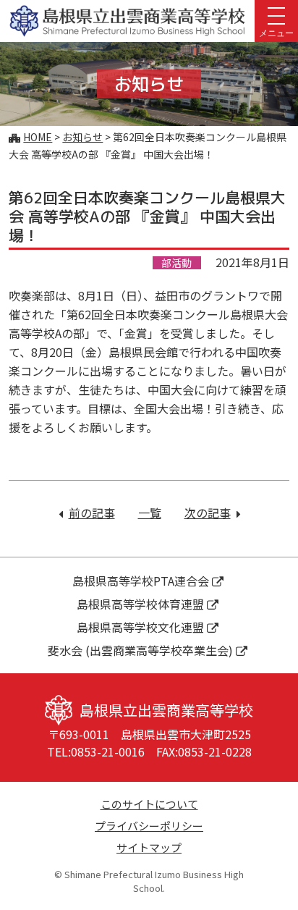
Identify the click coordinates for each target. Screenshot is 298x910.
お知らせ (82, 137)
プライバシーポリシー (149, 825)
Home (37, 137)
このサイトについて (149, 804)
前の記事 (92, 512)
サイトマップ (149, 847)
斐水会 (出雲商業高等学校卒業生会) (140, 650)
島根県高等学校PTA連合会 (140, 580)
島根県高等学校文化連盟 (140, 627)
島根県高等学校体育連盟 (140, 603)
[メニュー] (276, 14)
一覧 (149, 512)
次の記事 (212, 512)
